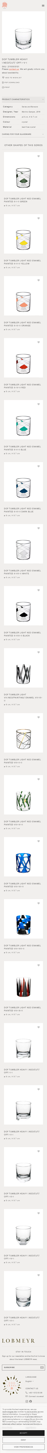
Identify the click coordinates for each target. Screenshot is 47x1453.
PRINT (7, 87)
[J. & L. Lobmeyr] (4, 5)
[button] (23, 32)
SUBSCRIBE (9, 1367)
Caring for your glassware (16, 134)
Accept (23, 1433)
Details (23, 201)
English (29, 1381)
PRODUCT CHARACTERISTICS (16, 99)
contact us (14, 69)
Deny (23, 1440)
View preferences (23, 1447)
